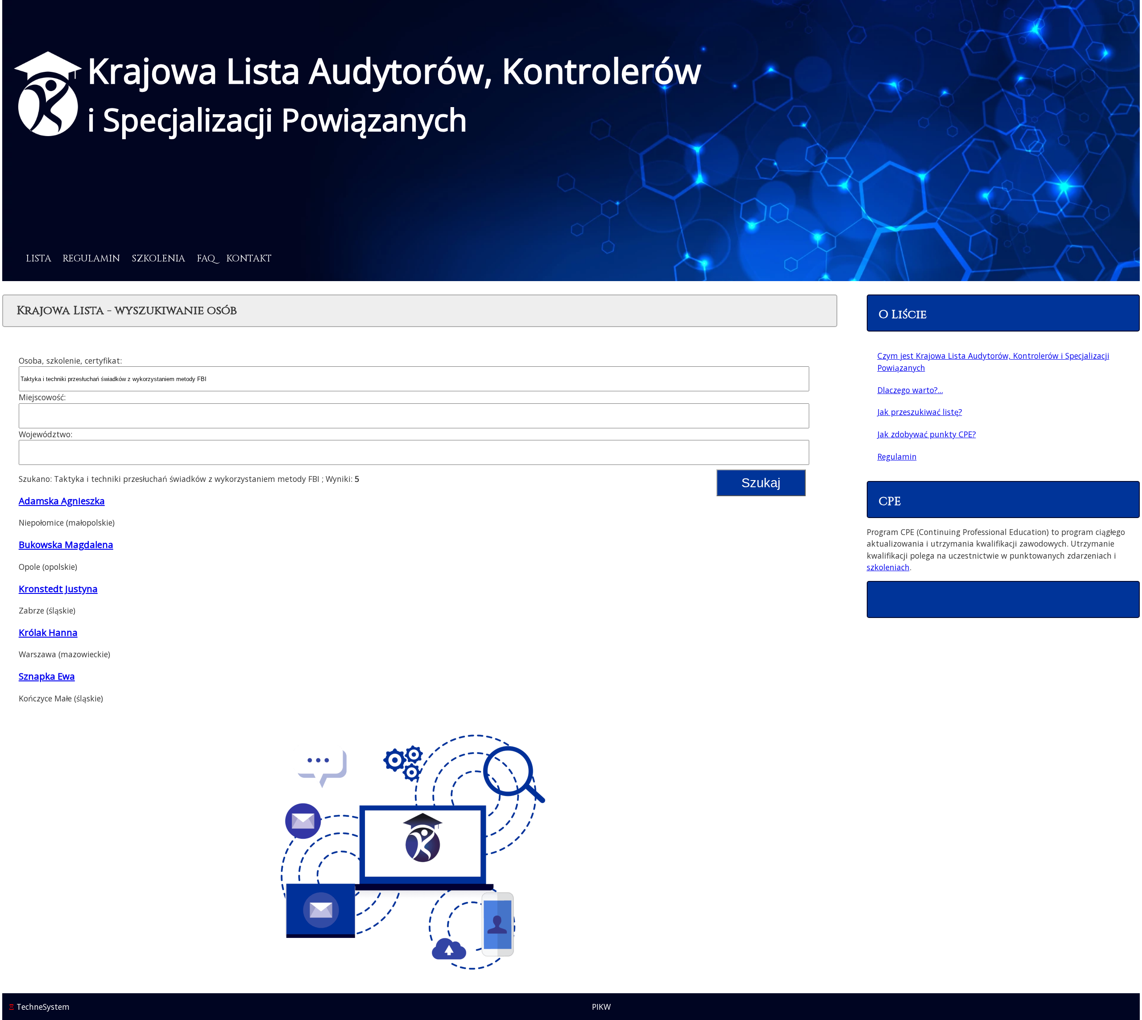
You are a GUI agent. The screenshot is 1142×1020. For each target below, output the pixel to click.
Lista (38, 259)
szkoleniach (888, 567)
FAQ (206, 259)
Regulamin (91, 259)
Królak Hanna (48, 632)
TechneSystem (39, 1006)
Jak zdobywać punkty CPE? (926, 434)
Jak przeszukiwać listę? (919, 411)
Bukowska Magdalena (66, 544)
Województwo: (45, 434)
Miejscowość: (42, 397)
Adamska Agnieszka (62, 500)
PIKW (601, 1006)
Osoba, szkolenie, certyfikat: (70, 360)
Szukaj (760, 483)
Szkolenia (158, 259)
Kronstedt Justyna (58, 588)
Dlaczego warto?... (910, 390)
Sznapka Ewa (47, 676)
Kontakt (249, 259)
